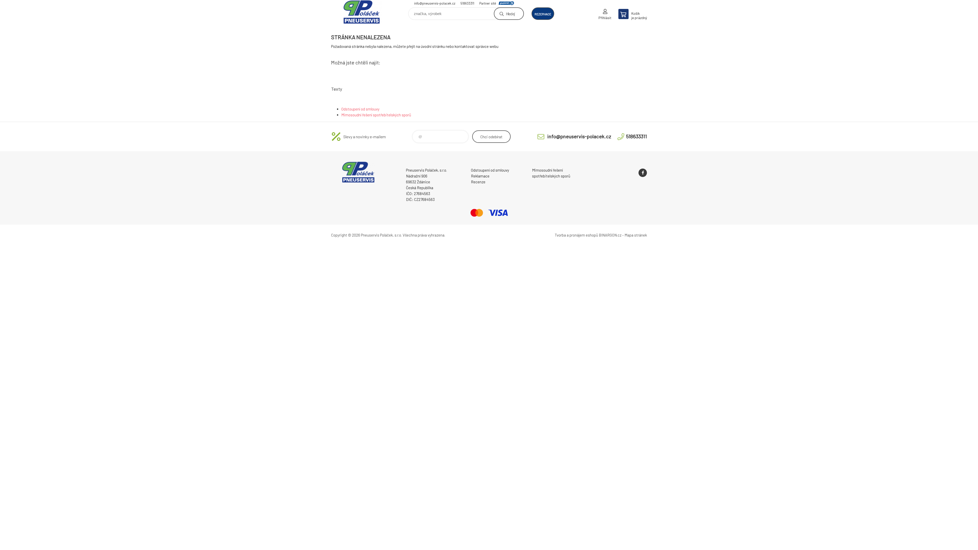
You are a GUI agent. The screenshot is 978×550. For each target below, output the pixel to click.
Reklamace (480, 176)
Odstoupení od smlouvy (360, 109)
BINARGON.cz (610, 235)
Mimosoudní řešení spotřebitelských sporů (376, 115)
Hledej (510, 13)
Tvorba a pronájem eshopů (576, 235)
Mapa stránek (635, 235)
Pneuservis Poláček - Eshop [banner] (361, 12)
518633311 (467, 3)
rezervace (543, 14)
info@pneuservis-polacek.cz (434, 3)
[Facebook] (643, 173)
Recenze (478, 182)
